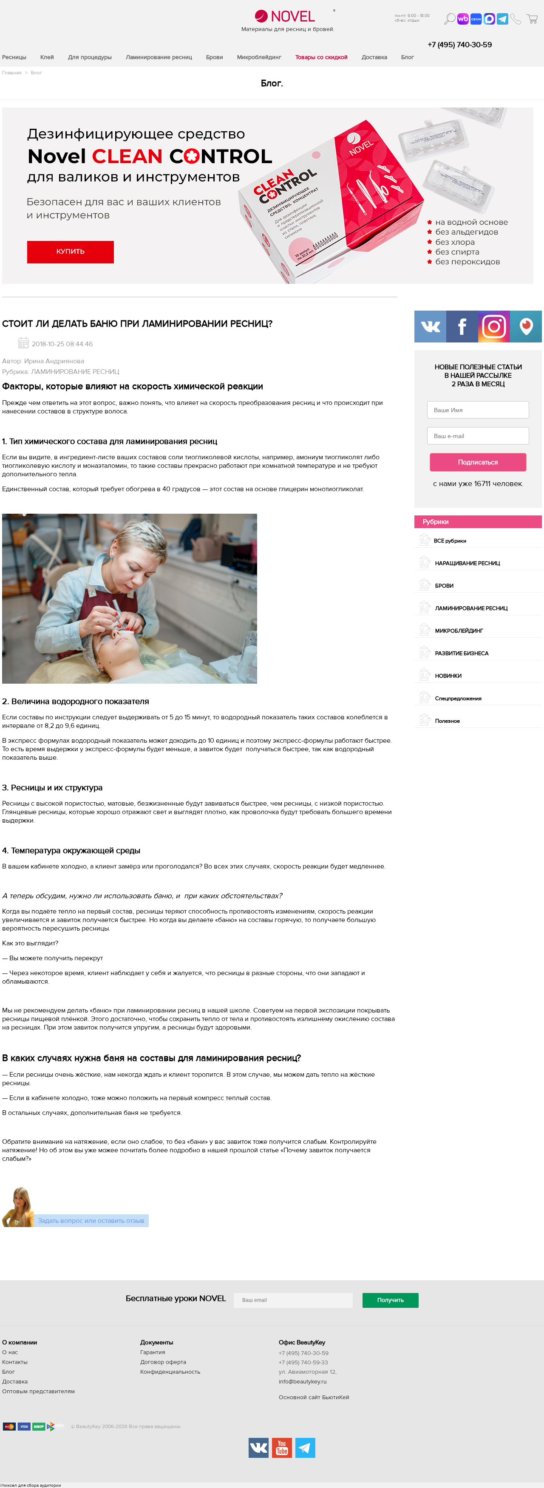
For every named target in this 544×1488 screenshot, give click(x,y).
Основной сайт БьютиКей (314, 1397)
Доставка (15, 1382)
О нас (10, 1352)
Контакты (15, 1362)
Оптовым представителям (38, 1391)
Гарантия (152, 1352)
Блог (36, 72)
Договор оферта (163, 1362)
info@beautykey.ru (303, 1382)
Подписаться (478, 462)
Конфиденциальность (170, 1372)
